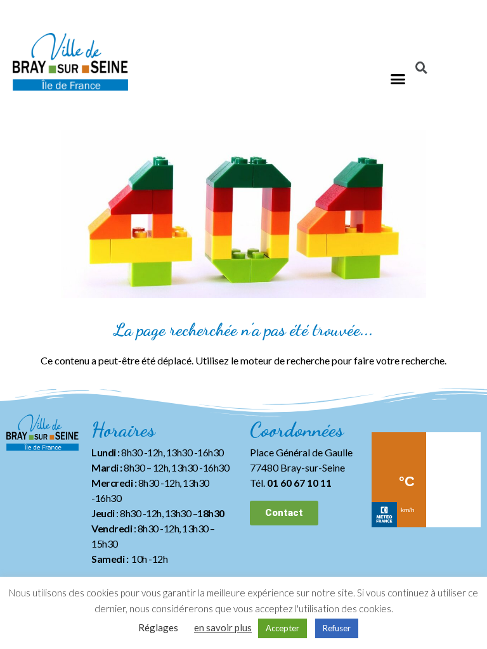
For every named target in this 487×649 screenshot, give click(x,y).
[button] (398, 79)
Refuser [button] (337, 628)
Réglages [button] (158, 627)
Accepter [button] (282, 628)
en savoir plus (223, 627)
